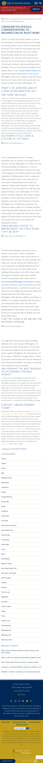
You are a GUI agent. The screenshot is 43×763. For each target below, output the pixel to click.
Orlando (4, 582)
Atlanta (3, 463)
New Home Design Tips (9, 568)
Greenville (4, 520)
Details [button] (36, 9)
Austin (3, 468)
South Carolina (6, 606)
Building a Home (6, 478)
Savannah (4, 601)
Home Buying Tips (7, 530)
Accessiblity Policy (34, 722)
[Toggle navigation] (36, 3)
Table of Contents (22, 724)
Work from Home (6, 640)
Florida (3, 506)
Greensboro (5, 516)
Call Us (22, 694)
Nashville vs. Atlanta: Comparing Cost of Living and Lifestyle (20, 672)
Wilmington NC (19, 449)
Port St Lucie (5, 592)
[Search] (40, 3)
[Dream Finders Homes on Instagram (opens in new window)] (19, 701)
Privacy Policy (5, 722)
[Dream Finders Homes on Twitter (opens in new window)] (23, 701)
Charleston (5, 487)
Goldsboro (4, 511)
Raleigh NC (4, 597)
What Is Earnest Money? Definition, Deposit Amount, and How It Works (20, 652)
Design (3, 492)
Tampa (3, 611)
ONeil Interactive (26, 752)
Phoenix (4, 587)
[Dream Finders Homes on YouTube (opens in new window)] (27, 701)
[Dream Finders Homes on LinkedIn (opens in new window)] (15, 701)
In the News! (5, 540)
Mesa (3, 554)
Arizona (3, 459)
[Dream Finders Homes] (15, 3)
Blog (2, 473)
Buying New (5, 482)
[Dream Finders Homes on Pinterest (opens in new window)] (31, 701)
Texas (3, 616)
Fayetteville (5, 501)
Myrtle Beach (5, 559)
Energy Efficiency (7, 497)
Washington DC (6, 630)
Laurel (3, 549)
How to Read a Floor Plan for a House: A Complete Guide (19, 662)
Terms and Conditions (19, 722)
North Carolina (6, 578)
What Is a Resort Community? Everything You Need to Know (21, 657)
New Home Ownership (8, 573)
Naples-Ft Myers (6, 563)
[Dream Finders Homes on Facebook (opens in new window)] (11, 701)
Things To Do (5, 621)
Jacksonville (5, 544)
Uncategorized (6, 625)
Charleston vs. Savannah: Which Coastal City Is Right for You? (21, 667)
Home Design (5, 535)
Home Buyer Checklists (8, 525)
